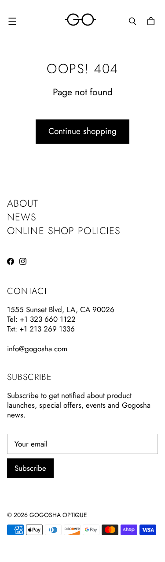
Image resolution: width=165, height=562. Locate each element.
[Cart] (152, 21)
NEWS (22, 217)
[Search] (132, 21)
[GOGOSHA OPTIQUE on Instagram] (23, 261)
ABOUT (23, 203)
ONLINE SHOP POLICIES (64, 230)
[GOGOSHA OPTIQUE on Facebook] (10, 261)
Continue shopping (82, 131)
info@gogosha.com (37, 348)
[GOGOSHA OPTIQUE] (80, 21)
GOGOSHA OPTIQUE (58, 514)
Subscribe (30, 468)
